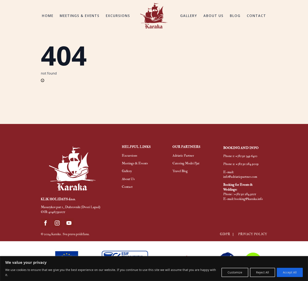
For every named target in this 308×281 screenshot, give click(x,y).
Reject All (262, 272)
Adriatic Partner (183, 155)
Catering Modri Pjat (185, 163)
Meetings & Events (135, 163)
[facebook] (45, 223)
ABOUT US (213, 15)
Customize (235, 272)
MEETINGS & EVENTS (80, 15)
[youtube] (69, 223)
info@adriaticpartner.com (240, 177)
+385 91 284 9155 (245, 194)
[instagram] (57, 223)
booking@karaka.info (248, 199)
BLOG (235, 15)
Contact (127, 187)
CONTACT (256, 15)
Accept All (290, 272)
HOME (47, 15)
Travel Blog (180, 171)
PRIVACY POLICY (252, 234)
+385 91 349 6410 (246, 156)
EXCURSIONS (118, 15)
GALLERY (188, 15)
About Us (128, 179)
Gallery (127, 171)
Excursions (129, 155)
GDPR (225, 234)
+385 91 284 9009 (247, 164)
